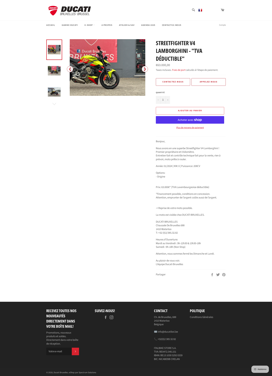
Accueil (50, 25)
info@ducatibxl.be (168, 332)
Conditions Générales (201, 317)
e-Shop (89, 25)
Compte (222, 25)
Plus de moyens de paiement (190, 127)
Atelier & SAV (126, 25)
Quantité (160, 92)
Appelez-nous (208, 81)
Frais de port (178, 70)
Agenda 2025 (148, 25)
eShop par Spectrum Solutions (82, 372)
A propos (107, 25)
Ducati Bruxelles (61, 372)
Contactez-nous (171, 25)
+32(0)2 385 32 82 (167, 339)
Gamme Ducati (70, 25)
